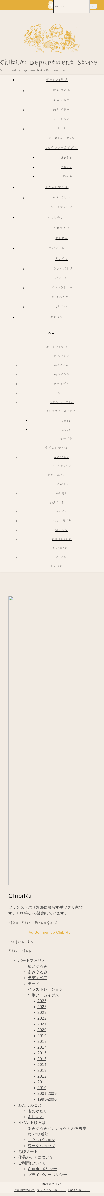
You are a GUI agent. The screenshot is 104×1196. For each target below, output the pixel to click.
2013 (41, 1070)
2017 (41, 1047)
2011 (41, 1082)
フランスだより (62, 269)
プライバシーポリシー (47, 1175)
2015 (41, 1059)
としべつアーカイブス (61, 148)
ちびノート (57, 248)
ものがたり (61, 228)
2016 (41, 1053)
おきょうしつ (61, 198)
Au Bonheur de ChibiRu (50, 932)
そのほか (66, 177)
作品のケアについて (35, 1157)
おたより (56, 317)
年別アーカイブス (43, 995)
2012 (41, 1076)
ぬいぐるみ (61, 110)
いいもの (61, 278)
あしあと (61, 238)
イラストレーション (61, 138)
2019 (41, 1036)
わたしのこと (57, 218)
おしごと (61, 259)
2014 (41, 1065)
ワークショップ (62, 207)
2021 (41, 1024)
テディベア (61, 119)
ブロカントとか (62, 288)
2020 (41, 1030)
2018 (41, 1041)
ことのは (61, 307)
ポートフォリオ (57, 80)
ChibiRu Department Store (48, 63)
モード (62, 129)
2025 (66, 167)
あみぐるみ (61, 100)
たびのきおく (61, 297)
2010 (41, 1088)
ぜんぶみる (62, 91)
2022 (41, 1018)
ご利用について (31, 1163)
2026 (66, 157)
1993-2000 (47, 1099)
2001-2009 (47, 1094)
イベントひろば (56, 187)
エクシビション (41, 1140)
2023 (41, 1012)
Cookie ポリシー (42, 1169)
